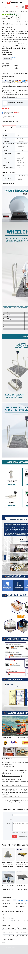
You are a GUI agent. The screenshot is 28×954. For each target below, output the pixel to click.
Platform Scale (17, 921)
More (3, 942)
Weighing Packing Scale (8, 936)
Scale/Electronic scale (21, 903)
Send (15, 836)
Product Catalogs (23, 900)
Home (3, 11)
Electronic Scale (6, 921)
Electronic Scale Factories (9, 928)
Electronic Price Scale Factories (10, 932)
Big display (4, 906)
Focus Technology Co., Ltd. (19, 947)
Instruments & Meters (10, 11)
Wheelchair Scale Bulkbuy (9, 939)
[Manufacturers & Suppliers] (14, 2)
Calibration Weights (20, 906)
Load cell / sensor (6, 903)
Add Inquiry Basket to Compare (10, 121)
